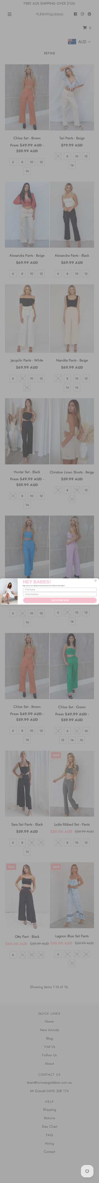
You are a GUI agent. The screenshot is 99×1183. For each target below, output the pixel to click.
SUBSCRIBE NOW (60, 600)
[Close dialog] (95, 580)
